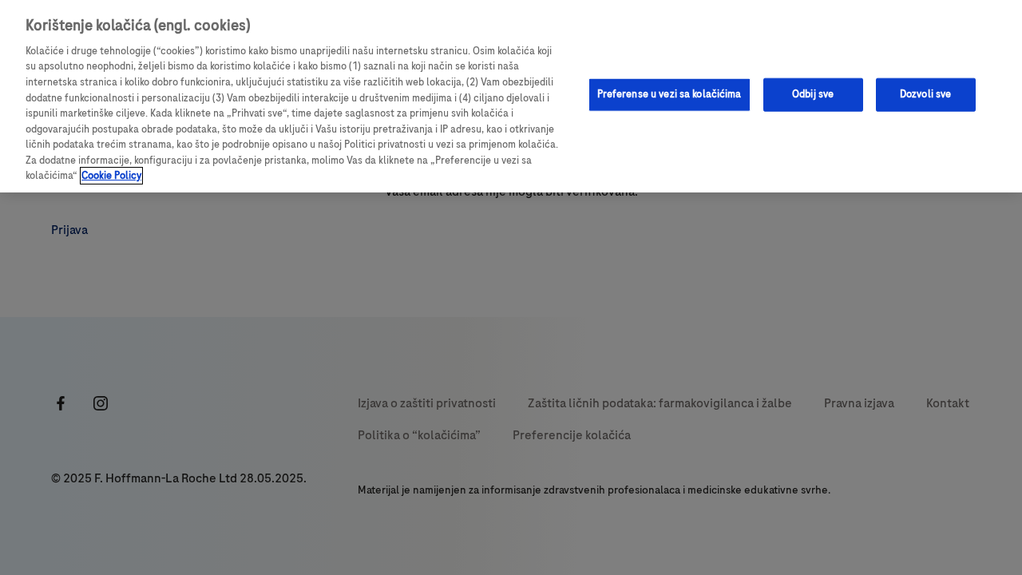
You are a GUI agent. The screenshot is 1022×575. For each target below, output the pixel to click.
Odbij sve (813, 94)
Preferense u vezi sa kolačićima (669, 94)
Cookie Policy (111, 176)
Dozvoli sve (925, 94)
